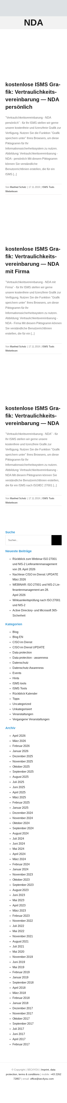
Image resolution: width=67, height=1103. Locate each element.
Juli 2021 (18, 946)
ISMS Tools (48, 187)
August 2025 (21, 776)
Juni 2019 (19, 962)
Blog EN (18, 636)
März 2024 (19, 859)
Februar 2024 (21, 864)
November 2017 (23, 1013)
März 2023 (19, 910)
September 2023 (23, 884)
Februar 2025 (21, 802)
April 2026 (19, 735)
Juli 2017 (18, 1028)
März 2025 (19, 797)
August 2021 (21, 941)
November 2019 (23, 956)
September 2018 (23, 982)
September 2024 (23, 828)
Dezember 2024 (23, 812)
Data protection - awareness (30, 657)
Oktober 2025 (21, 766)
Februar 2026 (21, 745)
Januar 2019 (20, 977)
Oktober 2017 (21, 1018)
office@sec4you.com (42, 1078)
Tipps (16, 698)
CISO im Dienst (22, 642)
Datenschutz (20, 662)
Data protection (22, 652)
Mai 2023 (18, 900)
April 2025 (19, 792)
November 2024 (23, 818)
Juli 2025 (18, 781)
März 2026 (19, 740)
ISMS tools (19, 683)
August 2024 (21, 833)
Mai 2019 (18, 967)
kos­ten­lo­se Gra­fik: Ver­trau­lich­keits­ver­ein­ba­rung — (32, 415)
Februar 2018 (21, 997)
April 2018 (19, 987)
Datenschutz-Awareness (28, 667)
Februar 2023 (21, 915)
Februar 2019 (21, 972)
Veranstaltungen (23, 714)
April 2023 (19, 905)
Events (17, 673)
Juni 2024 (19, 843)
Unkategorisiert (22, 709)
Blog (15, 631)
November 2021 (23, 936)
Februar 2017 (21, 1044)
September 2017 (23, 1023)
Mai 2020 (18, 951)
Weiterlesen (11, 191)
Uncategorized (22, 703)
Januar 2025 (20, 807)
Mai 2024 (18, 848)
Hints (16, 678)
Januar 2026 (20, 751)
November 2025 (23, 761)
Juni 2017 (19, 1033)
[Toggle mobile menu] (59, 10)
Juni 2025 (19, 787)
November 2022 (23, 920)
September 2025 (23, 771)
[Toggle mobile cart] (50, 10)
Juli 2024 (18, 838)
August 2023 (21, 890)
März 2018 (19, 992)
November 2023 (23, 874)
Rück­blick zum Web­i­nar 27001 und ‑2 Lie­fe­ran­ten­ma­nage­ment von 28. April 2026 (35, 564)
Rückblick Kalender (25, 693)
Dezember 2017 (23, 1008)
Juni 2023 (19, 895)
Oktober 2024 (21, 823)
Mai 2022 (18, 931)
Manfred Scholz (18, 187)
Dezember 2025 (23, 756)
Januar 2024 (20, 869)
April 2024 (19, 853)
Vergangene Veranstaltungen (31, 719)
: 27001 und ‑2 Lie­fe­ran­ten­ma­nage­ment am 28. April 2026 (36, 590)
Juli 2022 (18, 925)
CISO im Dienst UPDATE (29, 647)
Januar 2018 (20, 1003)
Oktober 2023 (21, 879)
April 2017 (19, 1039)
